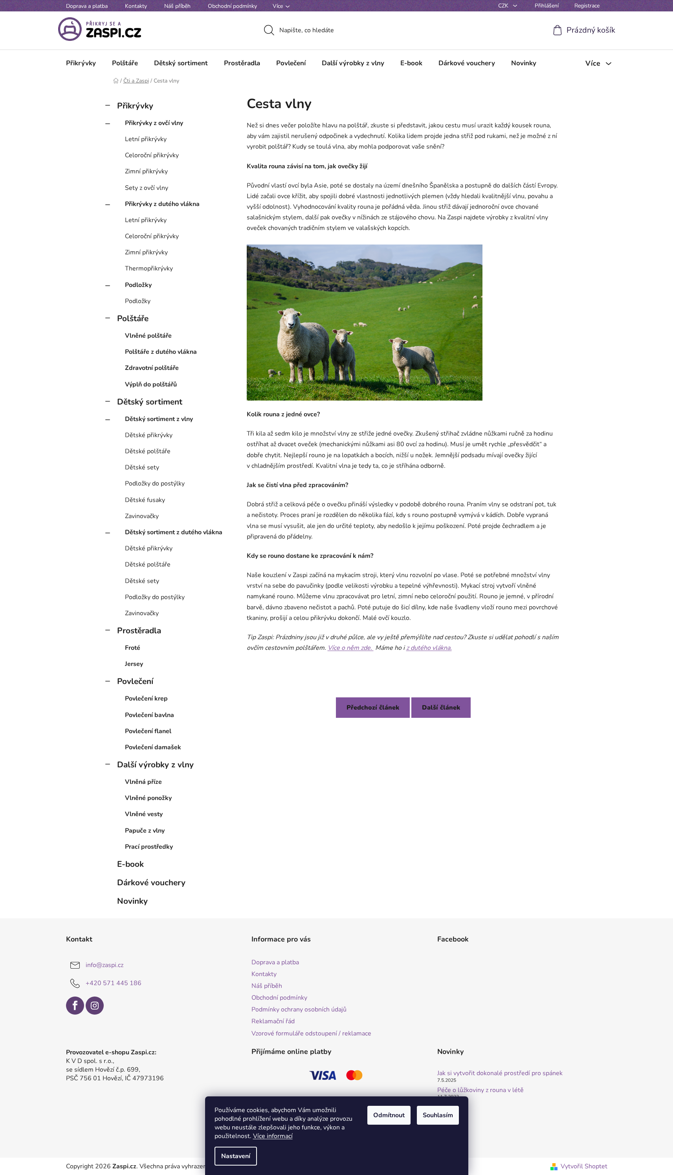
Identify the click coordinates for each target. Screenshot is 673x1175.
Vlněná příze (143, 782)
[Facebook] (75, 1006)
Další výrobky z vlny (155, 764)
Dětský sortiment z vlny (159, 419)
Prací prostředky (149, 846)
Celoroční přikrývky (152, 155)
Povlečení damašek (153, 747)
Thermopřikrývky (149, 268)
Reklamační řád (273, 1021)
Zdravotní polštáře (152, 368)
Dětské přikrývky (148, 435)
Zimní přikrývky (146, 171)
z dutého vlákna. (429, 648)
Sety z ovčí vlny (146, 188)
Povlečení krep (146, 698)
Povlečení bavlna (149, 715)
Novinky (132, 901)
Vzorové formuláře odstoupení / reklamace (311, 1033)
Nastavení (235, 1156)
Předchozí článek (373, 707)
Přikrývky (135, 105)
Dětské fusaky (145, 500)
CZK (504, 5)
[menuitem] (81, 63)
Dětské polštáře (148, 451)
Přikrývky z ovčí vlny (154, 123)
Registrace (587, 5)
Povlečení (135, 681)
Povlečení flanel (148, 731)
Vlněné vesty (144, 814)
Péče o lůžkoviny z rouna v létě (480, 1090)
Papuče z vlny (145, 830)
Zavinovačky (142, 516)
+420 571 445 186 (113, 983)
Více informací (273, 1136)
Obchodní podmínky (232, 6)
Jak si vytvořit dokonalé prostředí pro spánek (500, 1073)
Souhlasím (438, 1115)
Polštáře (133, 318)
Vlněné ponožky (148, 798)
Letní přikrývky (146, 139)
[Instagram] (95, 1006)
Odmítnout (389, 1115)
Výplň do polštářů (151, 384)
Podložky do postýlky (155, 483)
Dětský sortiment (149, 401)
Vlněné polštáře (148, 335)
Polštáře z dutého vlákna (161, 352)
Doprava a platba (87, 6)
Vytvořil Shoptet (584, 1166)
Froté (132, 648)
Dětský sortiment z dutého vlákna (173, 532)
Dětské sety (142, 467)
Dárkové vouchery (151, 882)
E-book (130, 864)
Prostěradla (139, 630)
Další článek (441, 707)
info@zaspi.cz (104, 965)
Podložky (138, 285)
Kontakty (136, 6)
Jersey (134, 664)
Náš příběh (177, 6)
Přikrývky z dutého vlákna (162, 204)
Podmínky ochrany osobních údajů (299, 1009)
